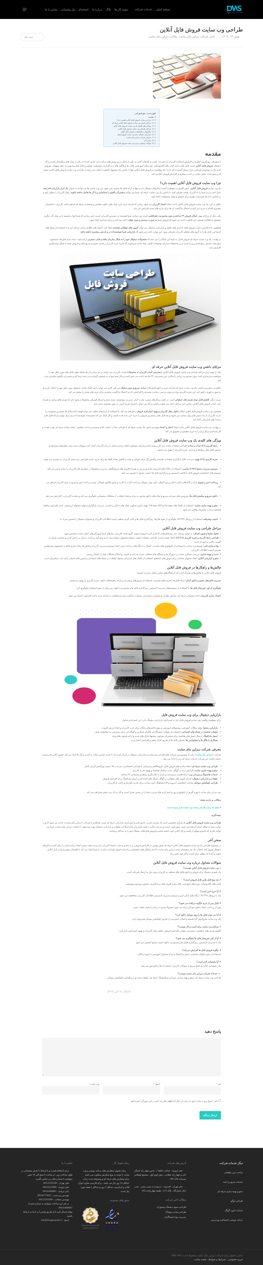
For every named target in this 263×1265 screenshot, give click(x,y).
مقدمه (151, 117)
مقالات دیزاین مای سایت (163, 36)
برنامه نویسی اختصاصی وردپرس (227, 1219)
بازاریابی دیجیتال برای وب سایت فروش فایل (134, 135)
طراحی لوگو (237, 1200)
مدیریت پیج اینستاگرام (175, 1217)
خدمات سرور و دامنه (233, 1182)
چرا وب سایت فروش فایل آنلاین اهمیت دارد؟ (134, 120)
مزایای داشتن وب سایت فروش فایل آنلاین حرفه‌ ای (131, 123)
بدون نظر (29, 36)
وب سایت (94, 1084)
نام (218, 1084)
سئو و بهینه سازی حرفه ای (230, 1191)
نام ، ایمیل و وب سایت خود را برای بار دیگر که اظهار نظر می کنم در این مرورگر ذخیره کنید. (173, 1101)
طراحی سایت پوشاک (175, 1212)
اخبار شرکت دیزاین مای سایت (197, 36)
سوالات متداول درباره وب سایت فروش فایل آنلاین (132, 143)
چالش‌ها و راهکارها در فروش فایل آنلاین (136, 132)
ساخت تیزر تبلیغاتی (233, 1172)
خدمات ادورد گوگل (234, 1210)
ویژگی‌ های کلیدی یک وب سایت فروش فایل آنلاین (132, 126)
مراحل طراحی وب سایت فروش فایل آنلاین (134, 129)
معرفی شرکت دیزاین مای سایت (138, 137)
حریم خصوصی (235, 1259)
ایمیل (156, 1084)
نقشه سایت (200, 1259)
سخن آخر (147, 140)
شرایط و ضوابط (217, 1259)
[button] (25, 9)
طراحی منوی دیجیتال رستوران (171, 1207)
